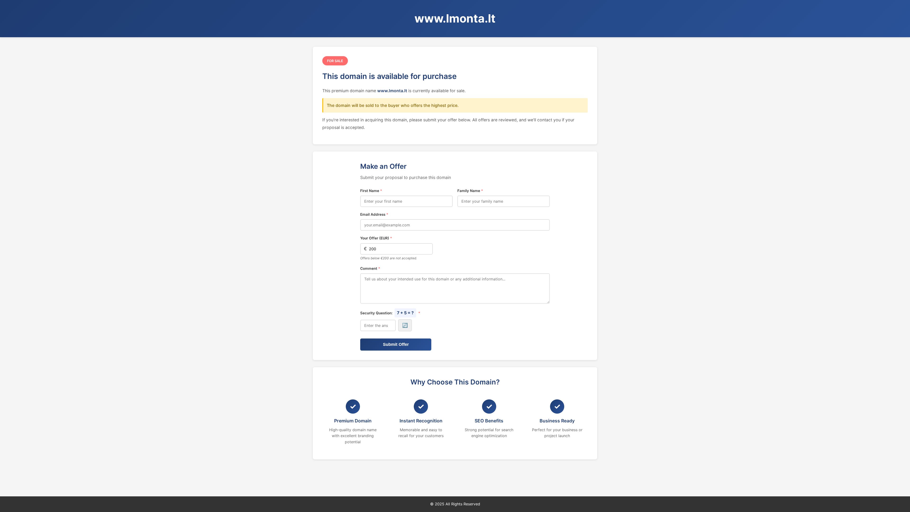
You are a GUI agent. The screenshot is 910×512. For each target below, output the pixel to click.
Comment (370, 268)
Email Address (374, 214)
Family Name (470, 190)
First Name (371, 190)
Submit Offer (396, 344)
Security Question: (390, 312)
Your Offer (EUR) (376, 238)
